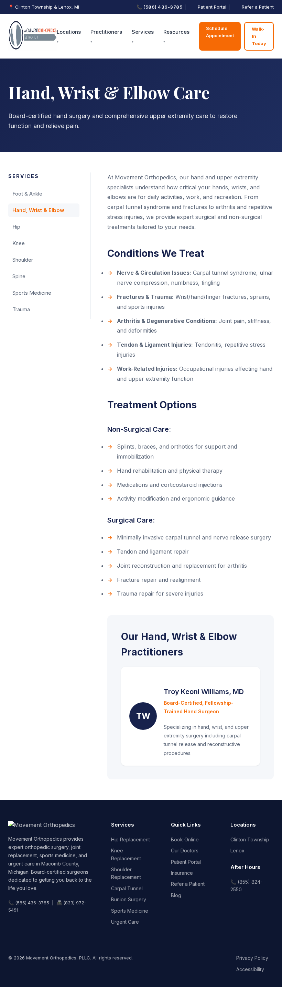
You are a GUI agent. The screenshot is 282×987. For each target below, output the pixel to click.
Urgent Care (125, 922)
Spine (18, 276)
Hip (16, 226)
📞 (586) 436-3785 (159, 7)
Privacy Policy (252, 958)
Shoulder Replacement (126, 873)
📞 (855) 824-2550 (246, 885)
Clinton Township (249, 839)
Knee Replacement (126, 854)
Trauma (21, 309)
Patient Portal (212, 7)
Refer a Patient (258, 7)
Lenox (237, 850)
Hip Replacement (130, 839)
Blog (176, 895)
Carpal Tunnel (127, 888)
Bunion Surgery (128, 899)
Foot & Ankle (27, 193)
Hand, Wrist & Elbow (38, 210)
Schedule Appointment (220, 31)
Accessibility (250, 969)
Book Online (185, 839)
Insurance (182, 873)
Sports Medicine (31, 293)
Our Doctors (184, 850)
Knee (18, 243)
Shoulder (22, 259)
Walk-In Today (259, 36)
